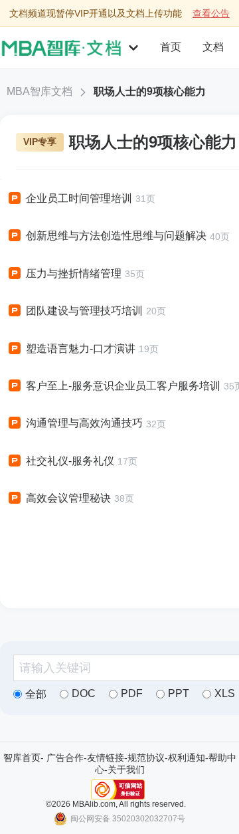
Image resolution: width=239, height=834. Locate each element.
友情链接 (105, 757)
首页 (170, 46)
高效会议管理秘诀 (68, 498)
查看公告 (211, 13)
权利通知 (186, 757)
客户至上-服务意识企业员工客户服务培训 (123, 385)
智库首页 (21, 757)
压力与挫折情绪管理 (73, 273)
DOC (84, 693)
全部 (35, 694)
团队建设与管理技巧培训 (84, 310)
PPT (178, 693)
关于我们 (126, 769)
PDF (132, 693)
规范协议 (146, 757)
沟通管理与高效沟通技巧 (84, 423)
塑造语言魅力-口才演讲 (80, 348)
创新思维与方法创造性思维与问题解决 (116, 235)
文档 (213, 46)
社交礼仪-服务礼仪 (70, 461)
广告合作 (65, 757)
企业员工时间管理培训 (79, 198)
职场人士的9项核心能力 (150, 91)
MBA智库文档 (39, 91)
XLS (224, 693)
